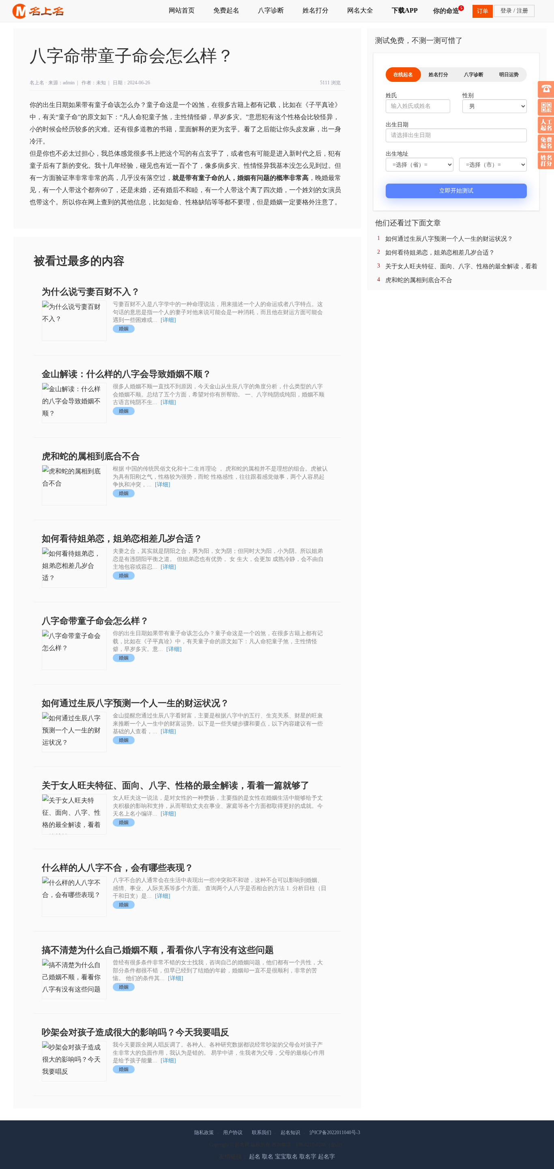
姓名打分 (316, 10)
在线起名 (403, 74)
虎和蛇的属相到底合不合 (91, 456)
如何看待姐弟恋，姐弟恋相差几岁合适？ (122, 538)
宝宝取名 (286, 1157)
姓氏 (391, 95)
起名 (254, 1157)
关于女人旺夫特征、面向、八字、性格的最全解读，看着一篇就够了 (175, 785)
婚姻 (124, 329)
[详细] (168, 320)
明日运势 (509, 74)
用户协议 (233, 1132)
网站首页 (182, 10)
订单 (482, 11)
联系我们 (261, 1132)
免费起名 (226, 10)
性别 (468, 95)
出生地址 (397, 154)
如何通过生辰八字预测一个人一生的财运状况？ (135, 703)
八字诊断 (271, 10)
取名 (267, 1157)
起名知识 (290, 1132)
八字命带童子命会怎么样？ (95, 621)
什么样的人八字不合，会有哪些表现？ (117, 868)
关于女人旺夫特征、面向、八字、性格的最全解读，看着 (461, 266)
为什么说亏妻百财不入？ (91, 292)
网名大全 (360, 10)
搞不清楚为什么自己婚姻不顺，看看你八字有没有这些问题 (158, 950)
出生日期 (397, 125)
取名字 (307, 1157)
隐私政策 (204, 1132)
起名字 (326, 1157)
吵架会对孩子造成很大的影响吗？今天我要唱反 (135, 1032)
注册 (522, 11)
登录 (506, 11)
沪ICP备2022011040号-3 (334, 1132)
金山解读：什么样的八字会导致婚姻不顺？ (126, 374)
